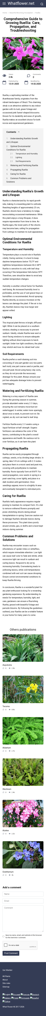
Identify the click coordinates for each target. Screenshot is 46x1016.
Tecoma (6, 706)
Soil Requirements (23, 161)
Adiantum (7, 748)
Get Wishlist (7, 970)
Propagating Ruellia (19, 170)
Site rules (6, 983)
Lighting (19, 157)
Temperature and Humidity (27, 154)
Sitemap (6, 987)
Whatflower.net (21, 3)
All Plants (6, 976)
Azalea (6, 830)
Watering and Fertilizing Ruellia (24, 165)
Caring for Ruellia (18, 174)
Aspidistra (7, 665)
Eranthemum (8, 872)
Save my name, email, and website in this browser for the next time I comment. (23, 936)
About (5, 980)
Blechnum (7, 789)
